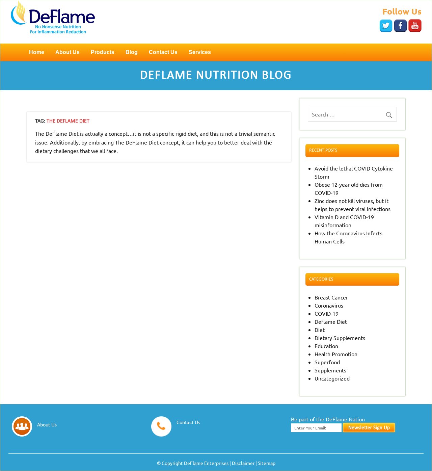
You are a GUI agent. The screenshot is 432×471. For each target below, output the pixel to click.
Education (326, 345)
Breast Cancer (331, 297)
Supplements (330, 370)
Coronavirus (329, 305)
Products (102, 52)
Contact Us (163, 52)
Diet (320, 329)
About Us (67, 52)
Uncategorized (332, 378)
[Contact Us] (185, 434)
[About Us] (44, 434)
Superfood (327, 362)
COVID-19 (327, 313)
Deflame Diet (331, 321)
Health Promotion (336, 353)
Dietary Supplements (340, 337)
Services (200, 52)
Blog (132, 52)
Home (36, 52)
